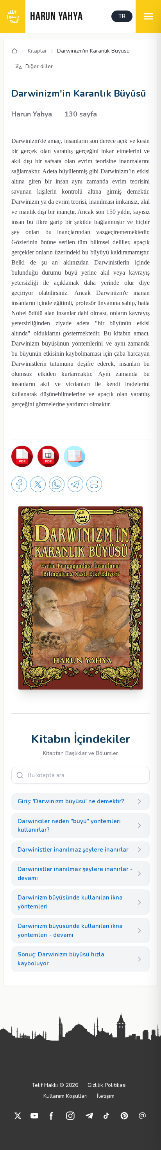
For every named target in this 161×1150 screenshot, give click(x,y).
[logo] (12, 16)
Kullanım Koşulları (65, 1096)
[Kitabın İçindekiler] (74, 456)
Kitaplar (37, 51)
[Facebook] (51, 1116)
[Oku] (48, 456)
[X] (18, 1116)
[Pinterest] (124, 1115)
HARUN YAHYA (56, 17)
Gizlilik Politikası (107, 1085)
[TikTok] (106, 1116)
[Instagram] (70, 1115)
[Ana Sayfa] (14, 51)
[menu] (148, 16)
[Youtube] (34, 1116)
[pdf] (22, 456)
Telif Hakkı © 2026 (55, 1085)
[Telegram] (89, 1116)
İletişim (105, 1096)
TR (121, 16)
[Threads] (142, 1116)
